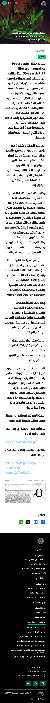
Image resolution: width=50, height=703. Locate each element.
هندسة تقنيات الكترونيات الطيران (32, 637)
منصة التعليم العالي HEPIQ (34, 560)
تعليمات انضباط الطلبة (37, 588)
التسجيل (41, 549)
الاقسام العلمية (37, 622)
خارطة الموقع (40, 608)
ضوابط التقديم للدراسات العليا (34, 569)
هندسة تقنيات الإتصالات (36, 628)
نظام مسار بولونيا (39, 573)
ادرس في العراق (39, 555)
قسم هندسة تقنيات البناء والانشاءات (31, 646)
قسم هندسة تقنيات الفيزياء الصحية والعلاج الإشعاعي (28, 651)
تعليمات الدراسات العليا (36, 597)
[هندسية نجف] (33, 4)
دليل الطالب (41, 584)
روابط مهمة (39, 602)
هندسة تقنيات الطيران (37, 632)
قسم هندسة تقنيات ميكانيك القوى (31, 641)
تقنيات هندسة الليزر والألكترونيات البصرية (29, 657)
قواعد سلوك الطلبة (38, 593)
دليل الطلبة (40, 578)
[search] (10, 3)
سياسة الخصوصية (38, 699)
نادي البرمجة (41, 612)
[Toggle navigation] (4, 3)
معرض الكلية (40, 617)
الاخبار (41, 57)
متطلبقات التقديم (38, 564)
